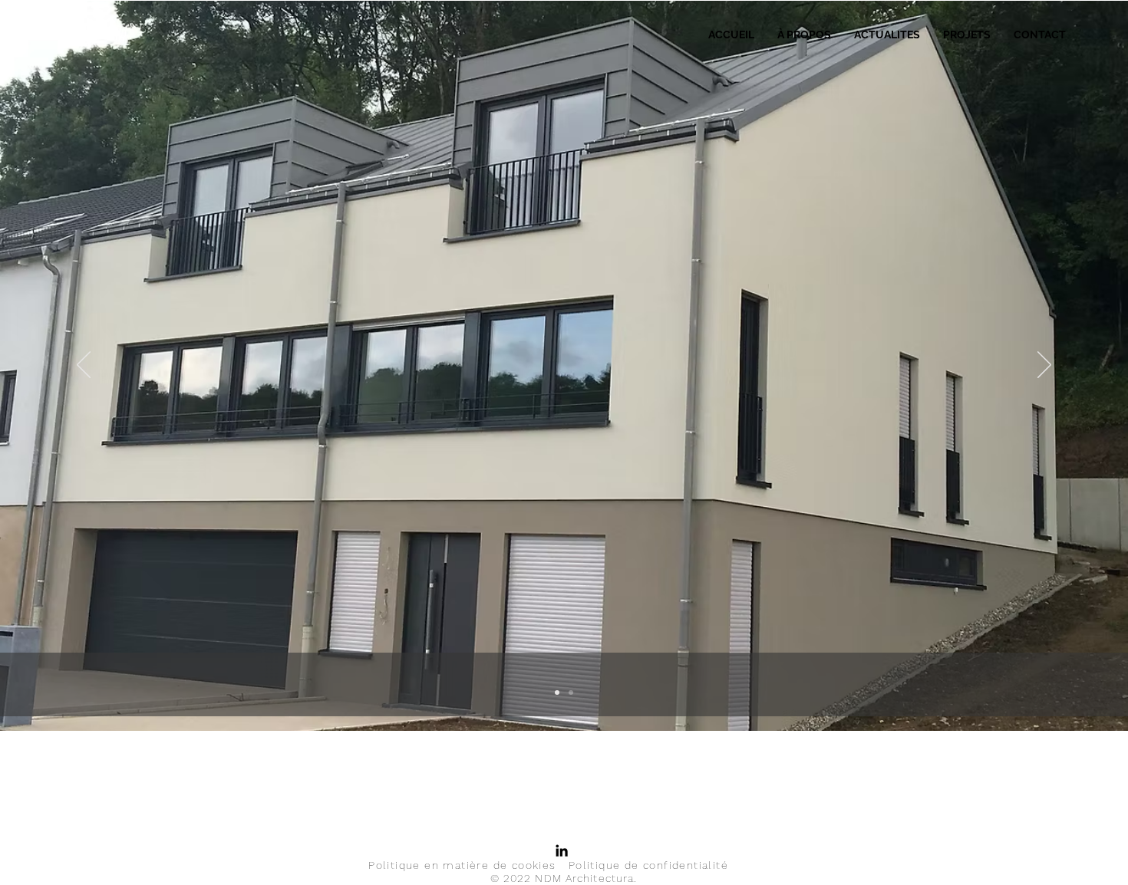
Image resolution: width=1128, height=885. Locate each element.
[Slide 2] (571, 692)
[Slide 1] (557, 692)
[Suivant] (1044, 365)
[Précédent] (84, 365)
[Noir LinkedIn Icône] (561, 850)
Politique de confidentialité (648, 865)
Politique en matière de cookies (462, 865)
